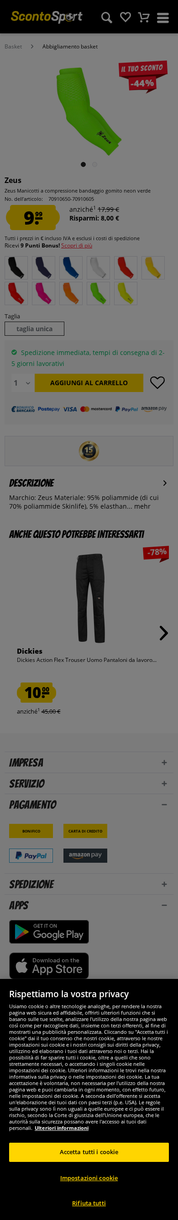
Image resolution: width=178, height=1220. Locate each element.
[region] (89, 1099)
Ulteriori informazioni (62, 1127)
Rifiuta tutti (89, 1203)
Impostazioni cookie (89, 1178)
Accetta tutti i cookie (89, 1152)
